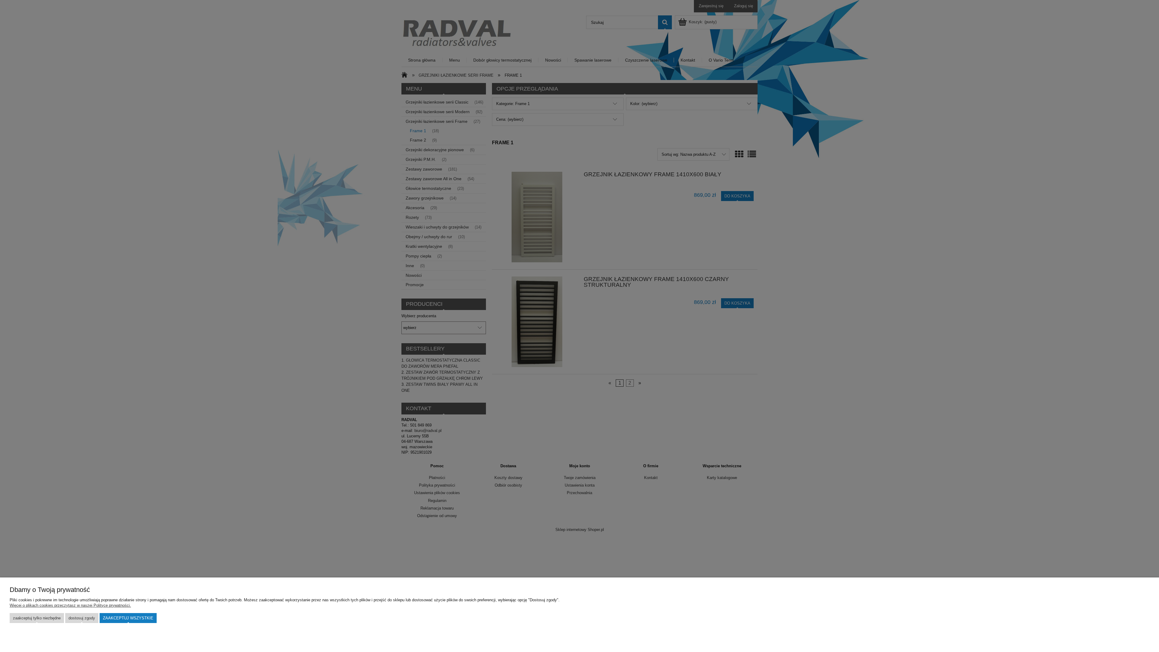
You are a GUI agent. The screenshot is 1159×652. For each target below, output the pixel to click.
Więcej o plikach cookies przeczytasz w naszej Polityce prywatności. (70, 605)
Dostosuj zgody (82, 618)
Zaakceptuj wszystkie (128, 618)
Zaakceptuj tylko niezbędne (37, 618)
